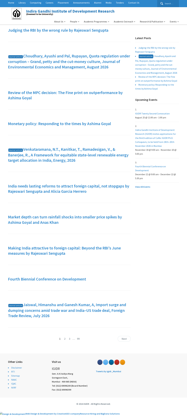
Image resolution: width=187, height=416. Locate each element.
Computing (35, 2)
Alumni (97, 2)
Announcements (81, 2)
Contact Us (133, 2)
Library (22, 2)
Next (124, 338)
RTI (13, 371)
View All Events (142, 186)
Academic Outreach (123, 21)
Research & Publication (151, 21)
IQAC (13, 383)
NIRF (13, 387)
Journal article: (15, 57)
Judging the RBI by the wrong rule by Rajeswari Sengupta (58, 30)
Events (173, 21)
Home (11, 2)
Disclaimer (16, 367)
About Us (58, 21)
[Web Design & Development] (13, 413)
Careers (49, 2)
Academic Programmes (95, 21)
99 (78, 338)
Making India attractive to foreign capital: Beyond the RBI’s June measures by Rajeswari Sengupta (64, 250)
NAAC (14, 379)
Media (108, 2)
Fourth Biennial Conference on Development (47, 279)
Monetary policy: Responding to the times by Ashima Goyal (59, 123)
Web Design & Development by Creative (46, 413)
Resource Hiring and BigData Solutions (100, 413)
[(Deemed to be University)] (17, 13)
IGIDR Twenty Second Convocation (152, 113)
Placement (63, 2)
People (73, 21)
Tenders (120, 2)
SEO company (73, 413)
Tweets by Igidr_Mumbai (108, 371)
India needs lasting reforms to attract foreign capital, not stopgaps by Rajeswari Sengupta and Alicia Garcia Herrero (68, 188)
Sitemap (15, 375)
